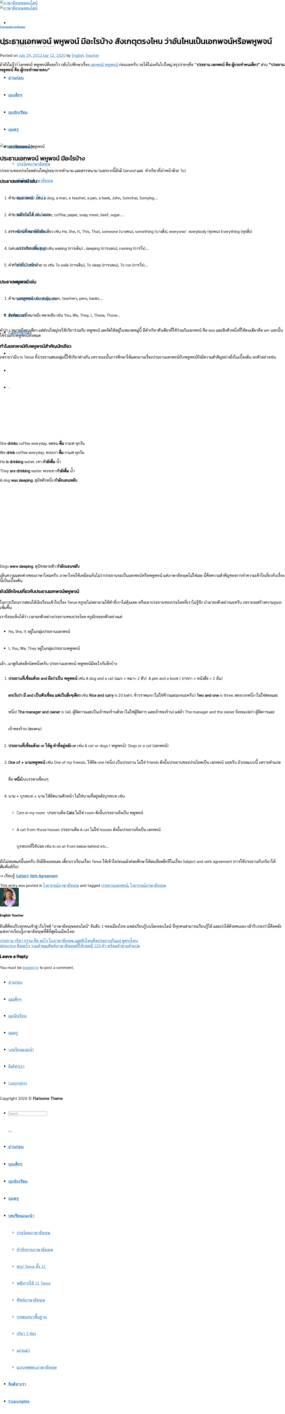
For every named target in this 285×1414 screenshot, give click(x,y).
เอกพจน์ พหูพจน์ (104, 64)
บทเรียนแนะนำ (21, 1049)
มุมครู (13, 129)
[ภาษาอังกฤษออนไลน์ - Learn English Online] (19, 5)
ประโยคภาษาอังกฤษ (33, 163)
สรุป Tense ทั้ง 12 (31, 1266)
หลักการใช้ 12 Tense (33, 1282)
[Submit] (10, 1131)
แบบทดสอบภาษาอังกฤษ (37, 1367)
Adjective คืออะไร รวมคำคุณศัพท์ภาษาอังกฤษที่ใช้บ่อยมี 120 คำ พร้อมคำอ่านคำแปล (70, 945)
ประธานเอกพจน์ (114, 885)
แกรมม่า (23, 1350)
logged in (31, 967)
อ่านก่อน (16, 78)
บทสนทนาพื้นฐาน (32, 1316)
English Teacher (85, 55)
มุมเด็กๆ (15, 95)
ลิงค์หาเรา (16, 1066)
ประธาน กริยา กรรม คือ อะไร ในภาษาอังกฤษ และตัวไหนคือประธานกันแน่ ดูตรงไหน (69, 940)
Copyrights (17, 1082)
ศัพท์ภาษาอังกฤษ (31, 1299)
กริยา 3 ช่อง (26, 1333)
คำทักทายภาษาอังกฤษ (35, 1249)
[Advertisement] (142, 105)
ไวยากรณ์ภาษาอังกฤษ (12, 27)
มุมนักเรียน (17, 1015)
